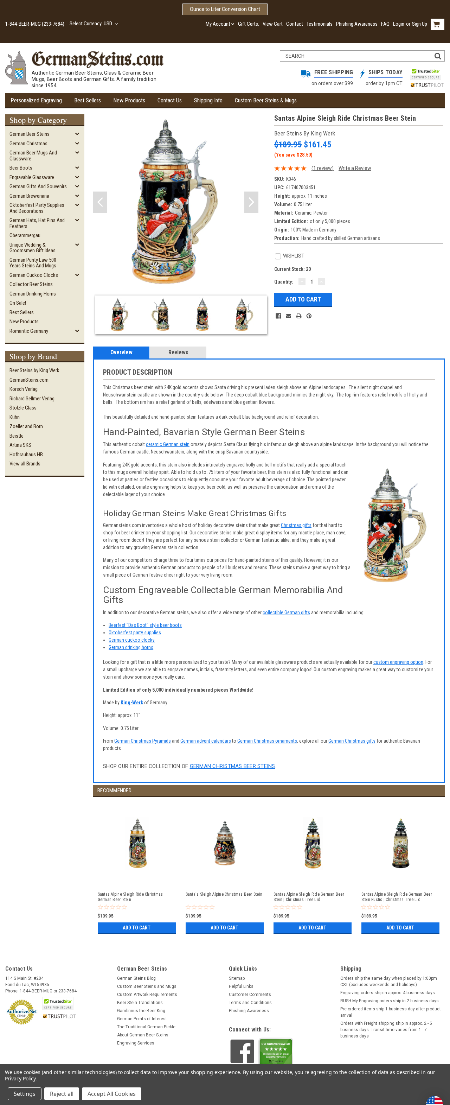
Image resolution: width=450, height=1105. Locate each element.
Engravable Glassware (31, 177)
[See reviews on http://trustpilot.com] (276, 1053)
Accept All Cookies (112, 1094)
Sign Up (419, 24)
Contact (294, 24)
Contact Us (170, 100)
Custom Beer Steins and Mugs (146, 986)
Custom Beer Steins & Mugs (266, 100)
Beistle (16, 436)
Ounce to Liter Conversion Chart (225, 9)
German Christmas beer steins (232, 766)
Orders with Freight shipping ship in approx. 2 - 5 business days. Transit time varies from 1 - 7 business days (386, 1030)
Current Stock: (292, 269)
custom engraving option (398, 662)
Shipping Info (208, 100)
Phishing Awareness (357, 24)
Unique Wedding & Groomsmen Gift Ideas (32, 248)
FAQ (385, 24)
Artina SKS (20, 445)
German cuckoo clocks (132, 640)
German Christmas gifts (351, 741)
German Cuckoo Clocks (33, 275)
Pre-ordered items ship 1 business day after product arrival (390, 1012)
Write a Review (355, 168)
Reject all (61, 1094)
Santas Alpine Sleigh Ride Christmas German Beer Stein (130, 897)
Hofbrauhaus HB (26, 454)
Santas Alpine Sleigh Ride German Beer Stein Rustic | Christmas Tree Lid (396, 897)
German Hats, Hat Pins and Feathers (37, 223)
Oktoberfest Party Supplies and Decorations (36, 208)
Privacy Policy (20, 1078)
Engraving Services (135, 1043)
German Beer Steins (29, 134)
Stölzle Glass (23, 408)
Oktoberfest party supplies (135, 632)
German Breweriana (29, 196)
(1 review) (322, 168)
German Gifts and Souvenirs (38, 186)
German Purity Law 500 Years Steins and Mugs (32, 263)
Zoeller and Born (26, 426)
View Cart (273, 24)
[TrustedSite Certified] (425, 73)
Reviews (178, 352)
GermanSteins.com (29, 380)
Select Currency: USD (91, 23)
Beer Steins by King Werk (34, 370)
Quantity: (283, 282)
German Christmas (28, 143)
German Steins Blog (136, 978)
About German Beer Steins (142, 1035)
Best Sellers (87, 100)
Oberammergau (24, 235)
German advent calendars (205, 741)
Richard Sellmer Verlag (31, 398)
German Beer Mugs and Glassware (33, 156)
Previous (100, 202)
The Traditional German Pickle (146, 1026)
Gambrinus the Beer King (141, 1010)
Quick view (137, 879)
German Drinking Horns (32, 294)
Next (251, 202)
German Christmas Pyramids (142, 741)
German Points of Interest (142, 1018)
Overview (121, 352)
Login (398, 24)
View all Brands (24, 464)
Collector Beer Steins (31, 284)
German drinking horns (131, 647)
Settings (25, 1094)
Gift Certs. (248, 24)
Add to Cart (136, 928)
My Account (218, 24)
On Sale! (17, 303)
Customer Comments (250, 994)
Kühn (14, 417)
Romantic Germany (28, 331)
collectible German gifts (286, 612)
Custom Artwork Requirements (147, 994)
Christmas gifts (296, 525)
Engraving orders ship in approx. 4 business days (387, 992)
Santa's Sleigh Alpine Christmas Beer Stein (224, 894)
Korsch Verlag (23, 389)
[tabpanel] (137, 866)
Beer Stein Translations (140, 1002)
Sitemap (237, 978)
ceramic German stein (167, 444)
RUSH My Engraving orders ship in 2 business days (389, 1000)
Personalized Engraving (36, 100)
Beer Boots (20, 168)
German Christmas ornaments (267, 741)
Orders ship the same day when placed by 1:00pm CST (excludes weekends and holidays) (388, 981)
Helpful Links (241, 986)
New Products (129, 100)
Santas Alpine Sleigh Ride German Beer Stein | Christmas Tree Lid (309, 897)
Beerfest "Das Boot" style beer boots (145, 625)
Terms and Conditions (250, 1002)
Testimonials (320, 24)
